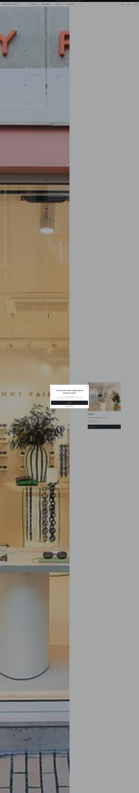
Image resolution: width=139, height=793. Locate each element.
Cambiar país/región (69, 406)
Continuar (69, 402)
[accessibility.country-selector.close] (87, 386)
